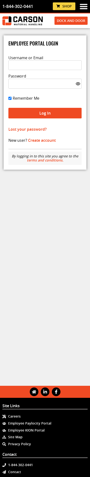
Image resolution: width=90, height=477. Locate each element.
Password (17, 76)
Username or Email (25, 57)
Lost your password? (27, 129)
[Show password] (78, 83)
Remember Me (26, 98)
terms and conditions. (45, 160)
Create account (42, 140)
